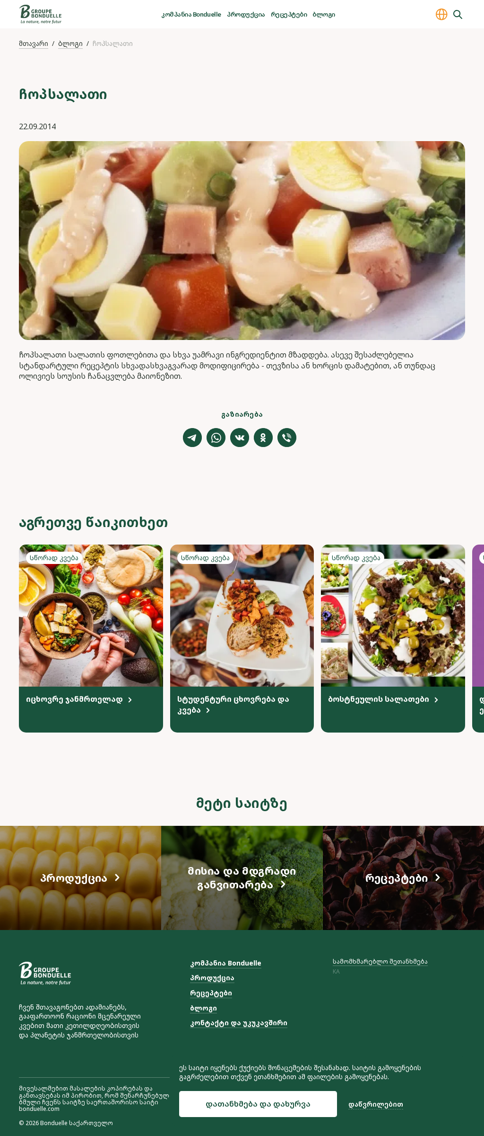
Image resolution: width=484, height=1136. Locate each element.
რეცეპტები (289, 14)
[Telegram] (192, 437)
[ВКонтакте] (239, 437)
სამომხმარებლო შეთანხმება (380, 961)
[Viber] (286, 437)
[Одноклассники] (263, 437)
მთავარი (33, 43)
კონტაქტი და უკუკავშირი (238, 1022)
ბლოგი (323, 14)
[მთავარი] (40, 14)
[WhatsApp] (216, 437)
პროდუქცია (246, 14)
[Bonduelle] (45, 973)
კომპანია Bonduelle (191, 14)
